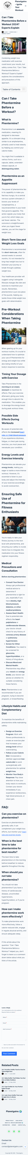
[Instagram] (19, 1131)
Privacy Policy (10, 1120)
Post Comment (9, 1054)
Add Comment (7, 1029)
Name (5, 1017)
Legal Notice (19, 1120)
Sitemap (14, 1125)
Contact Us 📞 (22, 1125)
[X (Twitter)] (14, 1131)
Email (5, 1023)
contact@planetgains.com (12, 1146)
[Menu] (25, 6)
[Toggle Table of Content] (23, 89)
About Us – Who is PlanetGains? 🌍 (14, 1122)
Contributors (6, 1125)
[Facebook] (9, 1131)
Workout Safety (6, 33)
